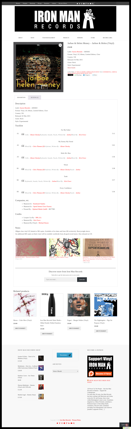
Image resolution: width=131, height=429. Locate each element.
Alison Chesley (35, 135)
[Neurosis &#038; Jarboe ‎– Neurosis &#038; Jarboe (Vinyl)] (31, 247)
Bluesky (18, 3)
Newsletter (46, 3)
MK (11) (38, 217)
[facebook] (79, 3)
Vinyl (90, 73)
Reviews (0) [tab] (34, 97)
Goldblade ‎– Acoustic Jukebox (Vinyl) (58, 257)
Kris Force (82, 135)
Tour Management (48, 37)
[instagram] (81, 3)
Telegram (25, 3)
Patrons (80, 37)
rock (86, 73)
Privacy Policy (76, 420)
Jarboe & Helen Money (92, 72)
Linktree (54, 3)
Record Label (107, 37)
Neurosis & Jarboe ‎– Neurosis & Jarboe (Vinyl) (27, 257)
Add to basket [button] (20, 328)
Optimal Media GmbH (40, 209)
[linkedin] (88, 3)
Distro (84, 72)
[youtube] (90, 3)
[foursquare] (86, 3)
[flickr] (83, 3)
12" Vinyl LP (78, 72)
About (20, 37)
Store (93, 37)
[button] (60, 45)
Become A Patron (63, 3)
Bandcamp (32, 3)
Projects (66, 37)
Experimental (107, 72)
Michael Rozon (44, 223)
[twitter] (77, 3)
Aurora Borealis (77, 52)
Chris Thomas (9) (38, 146)
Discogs (40, 3)
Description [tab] (21, 97)
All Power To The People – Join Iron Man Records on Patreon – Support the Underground (99, 390)
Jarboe (69, 135)
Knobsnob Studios (39, 204)
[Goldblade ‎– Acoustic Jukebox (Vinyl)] (65, 247)
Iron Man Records (65, 420)
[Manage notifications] (126, 425)
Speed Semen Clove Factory (42, 206)
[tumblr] (92, 3)
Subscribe (82, 279)
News (32, 37)
